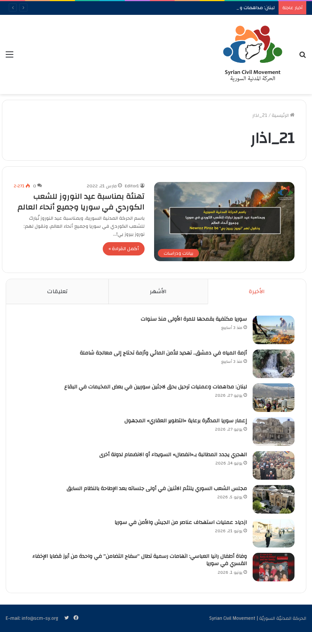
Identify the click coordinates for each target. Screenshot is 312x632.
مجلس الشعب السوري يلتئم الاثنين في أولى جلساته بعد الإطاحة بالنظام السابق (157, 488)
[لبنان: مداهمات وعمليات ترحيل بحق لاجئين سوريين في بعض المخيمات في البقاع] (273, 397)
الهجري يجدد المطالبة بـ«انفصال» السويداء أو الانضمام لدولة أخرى (173, 455)
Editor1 (132, 186)
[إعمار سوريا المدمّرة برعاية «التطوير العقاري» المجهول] (273, 431)
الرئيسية (281, 115)
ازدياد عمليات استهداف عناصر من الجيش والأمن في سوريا (181, 522)
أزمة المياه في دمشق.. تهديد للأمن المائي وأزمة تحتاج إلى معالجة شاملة (163, 353)
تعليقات (57, 291)
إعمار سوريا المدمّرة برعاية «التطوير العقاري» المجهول (185, 421)
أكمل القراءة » (123, 248)
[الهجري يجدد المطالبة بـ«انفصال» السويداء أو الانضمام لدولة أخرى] (273, 465)
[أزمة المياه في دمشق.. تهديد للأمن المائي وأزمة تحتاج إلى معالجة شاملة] (273, 364)
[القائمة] (9, 57)
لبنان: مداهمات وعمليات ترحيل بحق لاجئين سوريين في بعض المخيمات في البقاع (155, 387)
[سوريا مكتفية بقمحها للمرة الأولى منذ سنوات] (273, 330)
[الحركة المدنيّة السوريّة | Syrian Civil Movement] (252, 54)
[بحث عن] (302, 57)
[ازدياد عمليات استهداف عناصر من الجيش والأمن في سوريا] (273, 533)
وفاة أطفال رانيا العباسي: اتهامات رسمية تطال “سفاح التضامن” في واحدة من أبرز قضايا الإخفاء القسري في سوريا (139, 560)
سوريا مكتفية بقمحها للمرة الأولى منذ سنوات (194, 319)
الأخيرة (257, 291)
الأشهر (158, 291)
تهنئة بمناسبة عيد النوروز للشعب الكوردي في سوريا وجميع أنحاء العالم (81, 201)
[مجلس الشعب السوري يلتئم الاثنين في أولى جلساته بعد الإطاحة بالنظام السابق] (273, 499)
